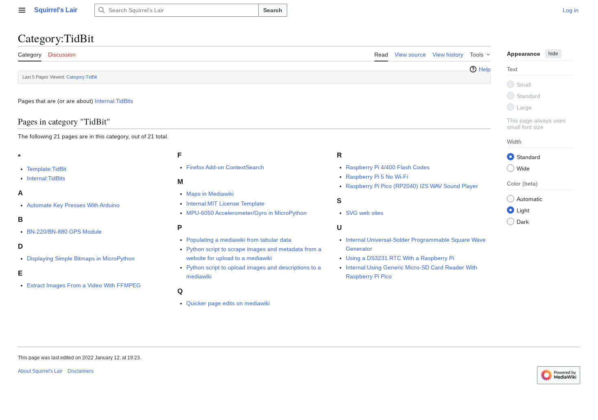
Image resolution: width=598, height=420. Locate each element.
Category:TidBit (81, 76)
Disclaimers (81, 371)
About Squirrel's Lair (40, 371)
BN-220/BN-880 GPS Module (64, 231)
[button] (21, 10)
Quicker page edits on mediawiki (228, 303)
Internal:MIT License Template (225, 203)
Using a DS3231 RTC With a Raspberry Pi (400, 258)
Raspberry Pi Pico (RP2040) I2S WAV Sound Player (412, 186)
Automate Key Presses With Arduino (73, 205)
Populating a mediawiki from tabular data (238, 239)
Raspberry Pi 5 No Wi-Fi (377, 176)
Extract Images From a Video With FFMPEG (84, 285)
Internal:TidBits (114, 101)
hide (553, 54)
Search (272, 10)
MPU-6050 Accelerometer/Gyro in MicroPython (246, 213)
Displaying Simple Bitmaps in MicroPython (81, 258)
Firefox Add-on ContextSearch (225, 167)
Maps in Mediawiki (210, 193)
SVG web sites (364, 213)
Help (485, 69)
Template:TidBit (46, 169)
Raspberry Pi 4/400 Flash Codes (388, 167)
